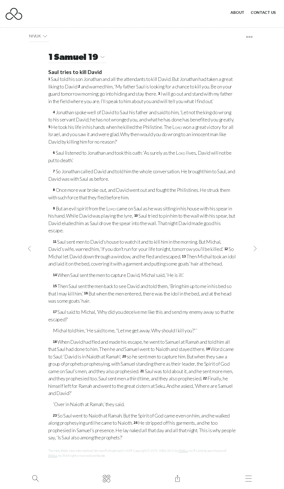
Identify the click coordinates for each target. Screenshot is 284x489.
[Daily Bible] (106, 478)
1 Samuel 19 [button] (73, 57)
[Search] (35, 478)
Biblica (183, 451)
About (237, 12)
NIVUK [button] (35, 36)
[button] (45, 36)
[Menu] (248, 478)
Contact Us (263, 12)
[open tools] (249, 37)
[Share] (177, 478)
